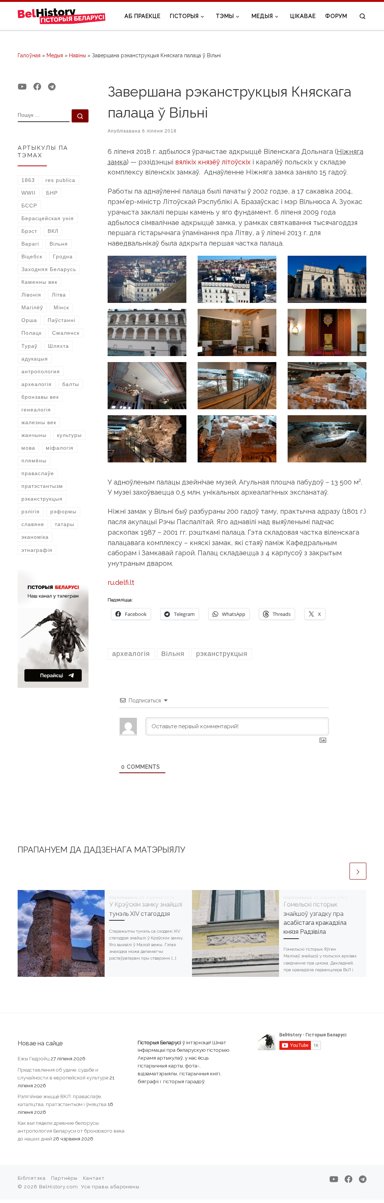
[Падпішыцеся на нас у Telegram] (52, 87)
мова (28, 448)
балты (70, 384)
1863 (28, 180)
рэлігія (30, 511)
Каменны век (39, 282)
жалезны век (38, 422)
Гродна (63, 256)
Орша (29, 320)
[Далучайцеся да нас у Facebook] (37, 87)
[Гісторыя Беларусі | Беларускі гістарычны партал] (62, 16)
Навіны (77, 55)
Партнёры (64, 1178)
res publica (60, 180)
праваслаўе (37, 473)
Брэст (29, 231)
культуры (69, 435)
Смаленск (66, 333)
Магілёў (32, 307)
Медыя (54, 55)
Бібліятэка (32, 1178)
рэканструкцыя (42, 499)
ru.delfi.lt (121, 582)
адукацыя (34, 359)
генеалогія (36, 410)
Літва (59, 295)
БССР (29, 206)
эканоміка (35, 537)
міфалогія (60, 448)
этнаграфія (36, 550)
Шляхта (58, 346)
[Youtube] (22, 87)
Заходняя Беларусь (48, 269)
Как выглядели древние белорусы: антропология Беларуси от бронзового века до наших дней (71, 1131)
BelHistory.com (58, 1187)
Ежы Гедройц (34, 1058)
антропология (40, 371)
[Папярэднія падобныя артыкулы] (339, 871)
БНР (52, 193)
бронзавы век (40, 397)
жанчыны (33, 435)
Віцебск (31, 256)
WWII (28, 193)
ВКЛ (53, 231)
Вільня (59, 244)
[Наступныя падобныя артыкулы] (358, 871)
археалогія (36, 384)
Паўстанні (61, 320)
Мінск (61, 307)
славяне (32, 524)
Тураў (29, 346)
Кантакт (94, 1178)
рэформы (63, 511)
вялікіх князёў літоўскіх (212, 162)
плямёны (33, 461)
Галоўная (29, 55)
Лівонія (31, 295)
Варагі (30, 244)
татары (64, 524)
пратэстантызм (42, 486)
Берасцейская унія (47, 218)
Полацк (31, 333)
